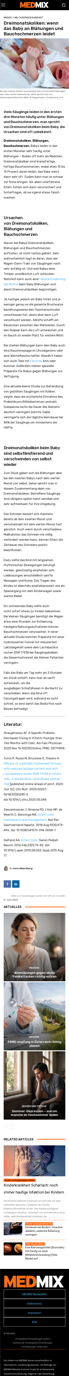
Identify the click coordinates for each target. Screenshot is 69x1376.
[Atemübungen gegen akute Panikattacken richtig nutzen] (34, 947)
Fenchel (35, 361)
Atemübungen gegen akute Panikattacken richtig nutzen (34, 974)
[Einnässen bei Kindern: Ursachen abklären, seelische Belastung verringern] (13, 1228)
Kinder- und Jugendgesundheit (23, 17)
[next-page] (12, 1126)
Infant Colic (29, 840)
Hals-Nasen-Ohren (35, 1244)
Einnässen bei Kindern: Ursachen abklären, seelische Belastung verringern (44, 1231)
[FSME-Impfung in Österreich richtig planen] (34, 1016)
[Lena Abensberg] (7, 868)
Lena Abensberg (23, 868)
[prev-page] (6, 1126)
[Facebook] (7, 884)
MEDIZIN (34, 968)
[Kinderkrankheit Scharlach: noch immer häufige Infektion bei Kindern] (34, 1160)
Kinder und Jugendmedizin (39, 1223)
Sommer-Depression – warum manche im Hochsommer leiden (34, 1113)
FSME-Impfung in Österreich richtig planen (34, 1043)
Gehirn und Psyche (34, 1106)
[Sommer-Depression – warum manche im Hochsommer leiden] (34, 1085)
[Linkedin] (16, 884)
